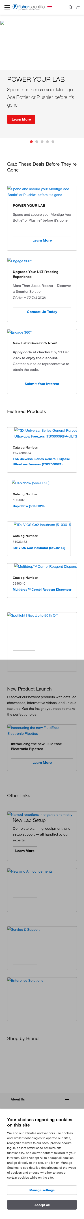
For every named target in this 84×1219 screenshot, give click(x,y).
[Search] (70, 7)
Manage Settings (42, 1190)
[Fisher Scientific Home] (29, 9)
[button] (7, 7)
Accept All (42, 1205)
